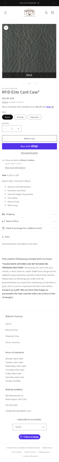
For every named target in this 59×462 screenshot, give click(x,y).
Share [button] (7, 236)
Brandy (20, 117)
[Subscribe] (43, 427)
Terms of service (30, 452)
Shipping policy (44, 452)
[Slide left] (23, 83)
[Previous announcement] (5, 3)
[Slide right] (36, 83)
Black (7, 117)
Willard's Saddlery (19, 448)
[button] (5, 13)
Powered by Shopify (33, 448)
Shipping (5, 102)
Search (8, 323)
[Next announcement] (54, 3)
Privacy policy (17, 452)
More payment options (29, 153)
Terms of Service (12, 342)
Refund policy (47, 448)
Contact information (30, 456)
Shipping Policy (12, 336)
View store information (15, 167)
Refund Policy (11, 330)
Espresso (34, 117)
